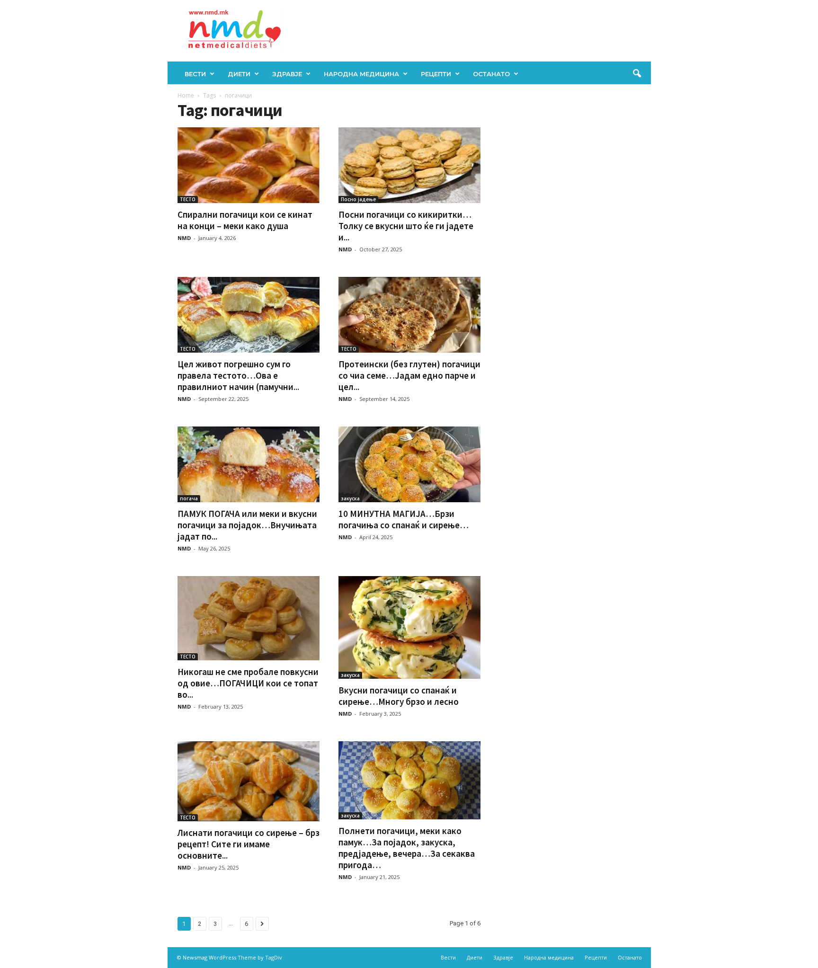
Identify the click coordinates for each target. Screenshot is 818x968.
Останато (491, 74)
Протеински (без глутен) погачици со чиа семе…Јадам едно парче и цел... (409, 375)
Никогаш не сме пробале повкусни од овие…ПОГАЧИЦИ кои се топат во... (248, 683)
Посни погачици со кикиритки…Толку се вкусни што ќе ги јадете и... (405, 226)
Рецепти (436, 74)
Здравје (287, 74)
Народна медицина (361, 74)
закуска (350, 498)
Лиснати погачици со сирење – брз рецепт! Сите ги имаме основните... (249, 844)
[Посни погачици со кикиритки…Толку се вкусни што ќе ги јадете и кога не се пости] (409, 165)
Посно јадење (358, 199)
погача (189, 498)
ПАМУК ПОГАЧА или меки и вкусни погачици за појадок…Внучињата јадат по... (247, 525)
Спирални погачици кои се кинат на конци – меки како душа (245, 220)
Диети (239, 74)
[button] (636, 73)
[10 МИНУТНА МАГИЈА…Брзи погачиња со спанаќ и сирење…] (409, 464)
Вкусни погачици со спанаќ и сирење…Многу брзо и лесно (398, 695)
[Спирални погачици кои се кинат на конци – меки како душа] (249, 165)
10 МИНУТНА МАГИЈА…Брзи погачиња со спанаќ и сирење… (403, 519)
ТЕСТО (188, 199)
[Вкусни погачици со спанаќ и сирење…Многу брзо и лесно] (409, 627)
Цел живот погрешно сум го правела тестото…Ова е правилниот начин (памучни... (238, 375)
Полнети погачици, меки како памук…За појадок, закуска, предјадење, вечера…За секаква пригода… (406, 847)
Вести (195, 74)
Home (186, 95)
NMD (184, 237)
